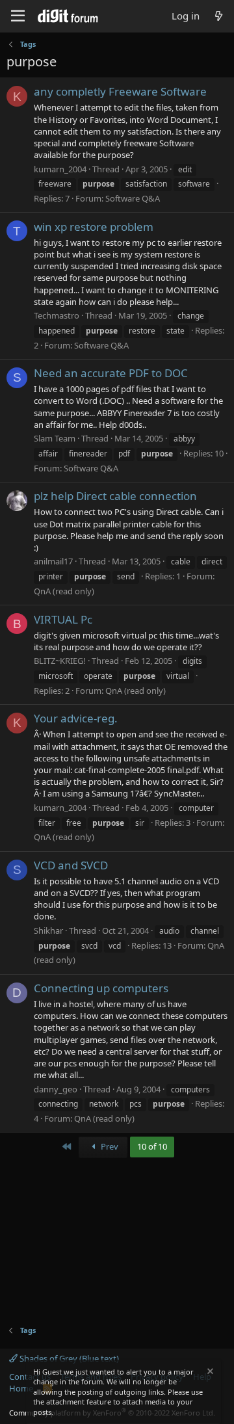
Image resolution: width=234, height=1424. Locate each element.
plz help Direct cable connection (115, 495)
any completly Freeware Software (120, 91)
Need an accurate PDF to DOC (111, 372)
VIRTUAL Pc (63, 619)
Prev (108, 1146)
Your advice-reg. (76, 718)
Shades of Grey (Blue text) (68, 1358)
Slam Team (54, 438)
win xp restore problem (93, 226)
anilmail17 (53, 561)
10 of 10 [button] (152, 1146)
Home (21, 1388)
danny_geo (55, 1089)
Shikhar (48, 930)
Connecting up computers (101, 988)
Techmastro (56, 315)
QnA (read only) (64, 591)
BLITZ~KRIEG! (60, 660)
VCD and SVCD (71, 865)
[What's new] (218, 16)
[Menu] (18, 16)
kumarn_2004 (60, 169)
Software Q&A (132, 198)
